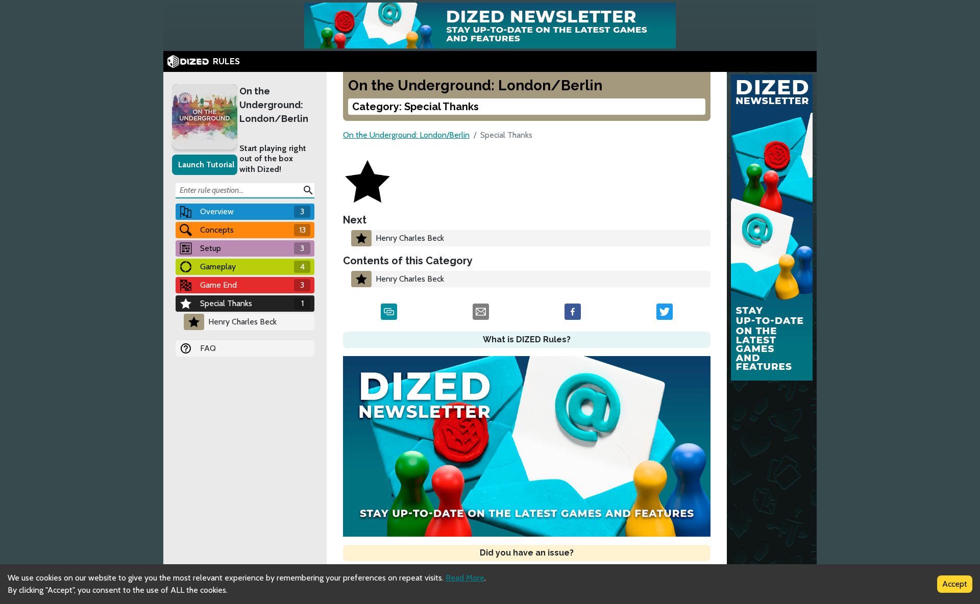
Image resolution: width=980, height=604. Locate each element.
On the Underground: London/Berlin (273, 105)
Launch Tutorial (206, 164)
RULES (226, 61)
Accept (954, 584)
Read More (465, 578)
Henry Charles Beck (242, 321)
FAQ (208, 348)
